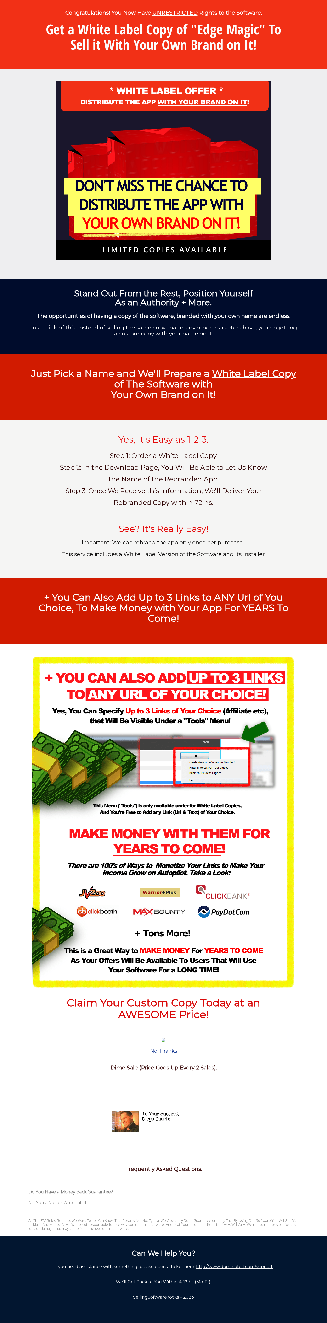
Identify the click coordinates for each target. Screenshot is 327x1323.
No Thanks (163, 1051)
